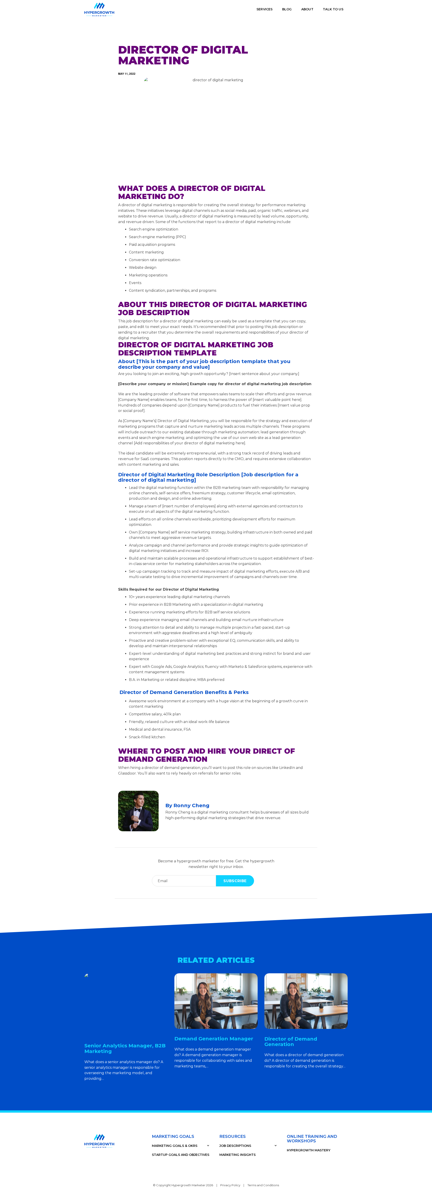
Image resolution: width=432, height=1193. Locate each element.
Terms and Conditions (263, 1185)
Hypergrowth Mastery (308, 1150)
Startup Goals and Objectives (180, 1155)
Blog (287, 9)
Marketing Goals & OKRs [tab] (174, 1146)
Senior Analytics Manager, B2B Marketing (125, 1048)
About (307, 9)
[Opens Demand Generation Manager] (216, 1001)
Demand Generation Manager (213, 1039)
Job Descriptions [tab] (235, 1146)
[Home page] (99, 9)
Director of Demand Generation (290, 1042)
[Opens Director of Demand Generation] (306, 1001)
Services (264, 9)
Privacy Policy (230, 1185)
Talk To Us (333, 9)
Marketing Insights (237, 1155)
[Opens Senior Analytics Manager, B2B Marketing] (126, 1004)
